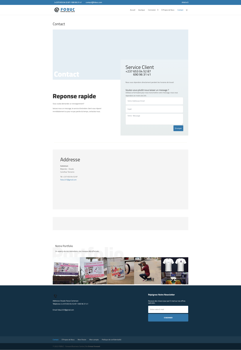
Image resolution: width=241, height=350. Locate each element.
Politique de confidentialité (111, 339)
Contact (180, 10)
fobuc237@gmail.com (68, 179)
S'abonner (168, 317)
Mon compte (94, 339)
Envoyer (178, 128)
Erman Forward (94, 346)
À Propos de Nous (167, 10)
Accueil (132, 10)
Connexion (152, 10)
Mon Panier (82, 339)
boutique (141, 10)
